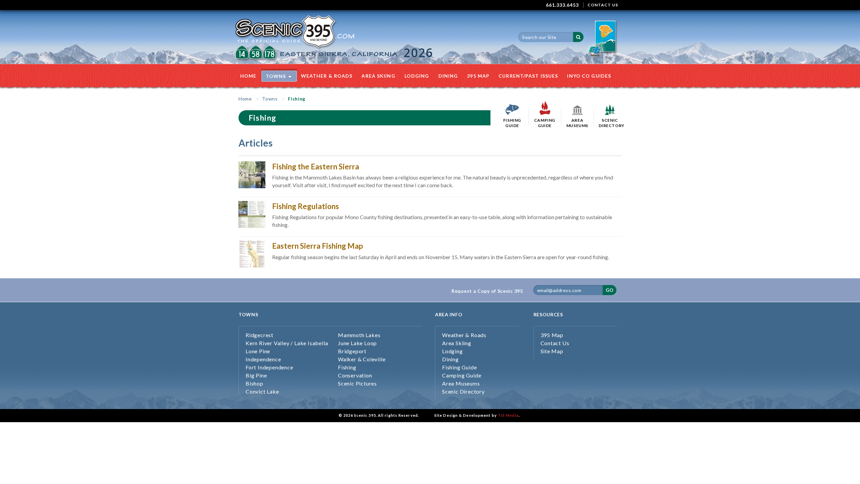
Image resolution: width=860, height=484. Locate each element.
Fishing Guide (459, 367)
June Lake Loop (357, 343)
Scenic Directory (463, 391)
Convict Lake (262, 391)
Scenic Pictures (357, 383)
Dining (448, 76)
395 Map (478, 76)
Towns (276, 76)
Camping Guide (461, 375)
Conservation (355, 375)
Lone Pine (258, 351)
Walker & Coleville (361, 359)
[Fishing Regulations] (252, 213)
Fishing (347, 367)
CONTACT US (603, 4)
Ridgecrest (259, 335)
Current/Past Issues (528, 76)
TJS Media (508, 415)
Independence (263, 359)
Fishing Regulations (305, 206)
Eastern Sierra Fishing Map (317, 245)
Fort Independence (269, 367)
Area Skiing (378, 76)
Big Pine (256, 375)
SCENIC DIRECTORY (610, 123)
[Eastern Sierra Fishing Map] (252, 253)
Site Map (552, 351)
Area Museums (461, 383)
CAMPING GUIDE (544, 123)
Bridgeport (352, 351)
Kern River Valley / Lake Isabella (287, 343)
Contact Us (555, 343)
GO (609, 290)
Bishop (254, 383)
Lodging (416, 76)
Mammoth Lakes (359, 335)
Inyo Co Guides (589, 76)
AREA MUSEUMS (577, 123)
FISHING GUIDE (512, 123)
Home (248, 76)
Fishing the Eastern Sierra (315, 166)
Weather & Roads (327, 76)
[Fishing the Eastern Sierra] (252, 174)
